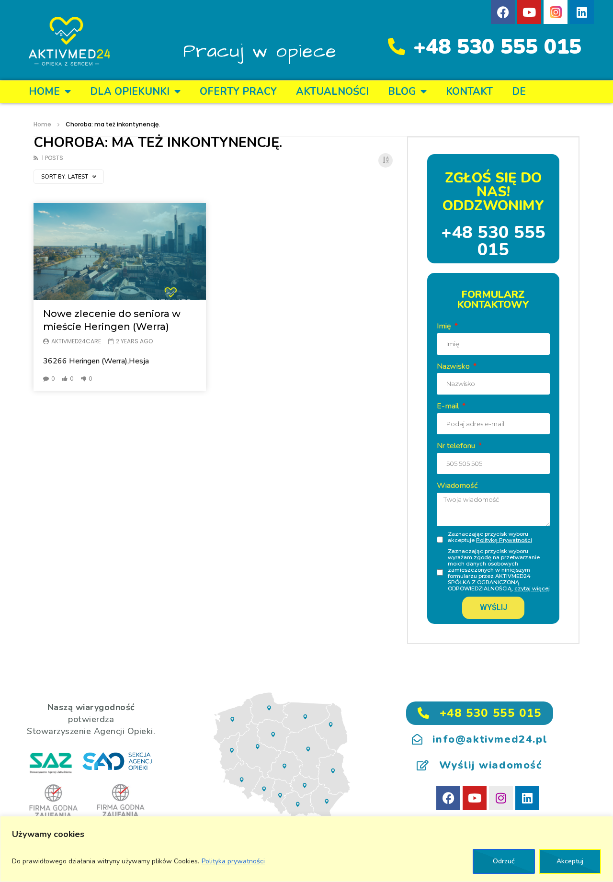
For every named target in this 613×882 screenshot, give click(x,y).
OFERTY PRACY (238, 91)
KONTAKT (469, 91)
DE (519, 91)
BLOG (402, 91)
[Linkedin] (582, 12)
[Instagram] (501, 798)
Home (44, 91)
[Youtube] (529, 12)
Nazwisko (454, 366)
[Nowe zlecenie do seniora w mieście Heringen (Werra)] (120, 251)
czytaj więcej (532, 588)
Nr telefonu (457, 446)
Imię (445, 326)
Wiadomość (457, 485)
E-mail (449, 406)
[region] (306, 849)
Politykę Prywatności (504, 540)
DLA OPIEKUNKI (130, 91)
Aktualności (332, 91)
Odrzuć (504, 861)
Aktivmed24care (76, 341)
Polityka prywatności (233, 861)
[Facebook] (503, 12)
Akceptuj (569, 861)
